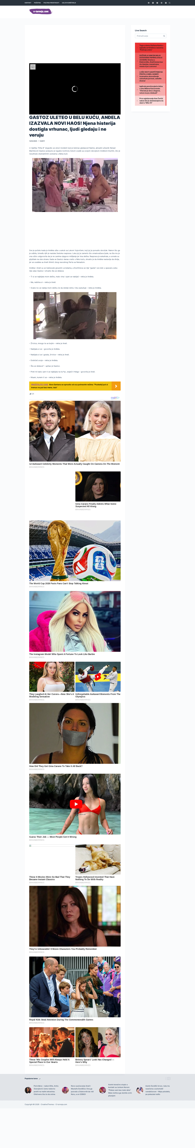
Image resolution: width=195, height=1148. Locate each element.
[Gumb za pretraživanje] (164, 36)
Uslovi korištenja (69, 3)
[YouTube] (166, 3)
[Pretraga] (169, 3)
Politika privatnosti (51, 3)
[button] (75, 89)
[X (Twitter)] (153, 3)
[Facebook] (148, 3)
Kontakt (28, 3)
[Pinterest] (161, 3)
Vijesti (42, 141)
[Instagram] (157, 3)
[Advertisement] (75, 46)
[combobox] (148, 36)
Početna (37, 3)
